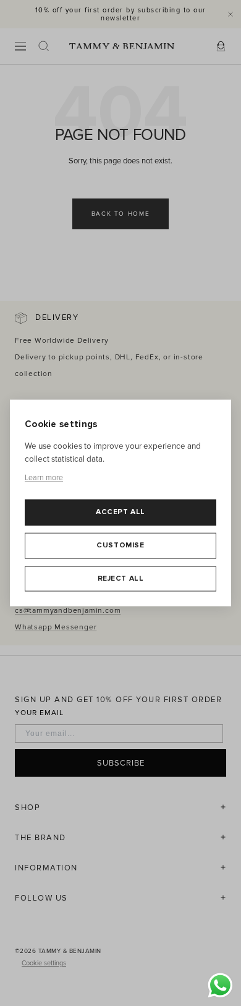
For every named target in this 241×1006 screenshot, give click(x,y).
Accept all (120, 512)
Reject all (121, 578)
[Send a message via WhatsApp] (220, 985)
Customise (120, 545)
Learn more (44, 478)
